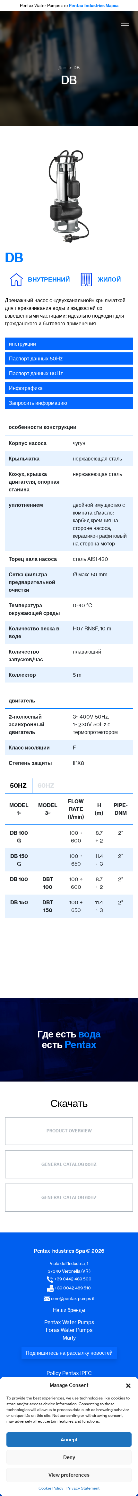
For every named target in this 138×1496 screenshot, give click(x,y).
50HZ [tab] (18, 785)
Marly (69, 1337)
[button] (128, 1385)
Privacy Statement (82, 1488)
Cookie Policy (51, 1488)
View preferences (69, 1475)
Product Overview (69, 1130)
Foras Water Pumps (69, 1330)
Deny (69, 1457)
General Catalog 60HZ (69, 1197)
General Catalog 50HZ (69, 1164)
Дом (62, 67)
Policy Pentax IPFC (69, 1373)
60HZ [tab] (46, 785)
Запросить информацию (38, 403)
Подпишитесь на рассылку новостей (69, 1353)
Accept (69, 1439)
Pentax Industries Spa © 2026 (69, 1251)
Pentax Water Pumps (69, 1322)
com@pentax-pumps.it (73, 1298)
